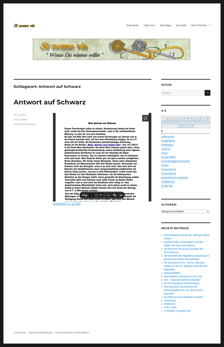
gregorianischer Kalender (174, 177)
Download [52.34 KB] (67, 203)
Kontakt (181, 25)
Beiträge (165, 25)
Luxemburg (170, 300)
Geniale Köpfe (168, 157)
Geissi (164, 153)
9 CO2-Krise (170, 307)
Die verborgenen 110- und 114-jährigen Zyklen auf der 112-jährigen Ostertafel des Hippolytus (185, 266)
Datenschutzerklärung (40, 332)
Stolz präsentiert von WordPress (72, 332)
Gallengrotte (167, 136)
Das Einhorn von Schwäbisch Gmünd (183, 297)
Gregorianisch (168, 173)
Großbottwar (168, 181)
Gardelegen (167, 144)
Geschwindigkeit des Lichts (175, 161)
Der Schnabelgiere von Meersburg (181, 283)
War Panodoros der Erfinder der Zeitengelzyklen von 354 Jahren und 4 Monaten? (183, 290)
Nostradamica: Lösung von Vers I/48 (183, 276)
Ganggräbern (168, 140)
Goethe (165, 165)
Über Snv (149, 25)
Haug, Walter (21, 119)
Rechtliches (199, 25)
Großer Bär (167, 185)
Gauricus (166, 149)
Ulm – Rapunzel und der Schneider (182, 279)
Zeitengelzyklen (172, 273)
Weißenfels (169, 304)
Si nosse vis (20, 332)
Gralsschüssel (168, 169)
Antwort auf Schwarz (50, 102)
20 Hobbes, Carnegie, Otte (177, 310)
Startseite (132, 25)
